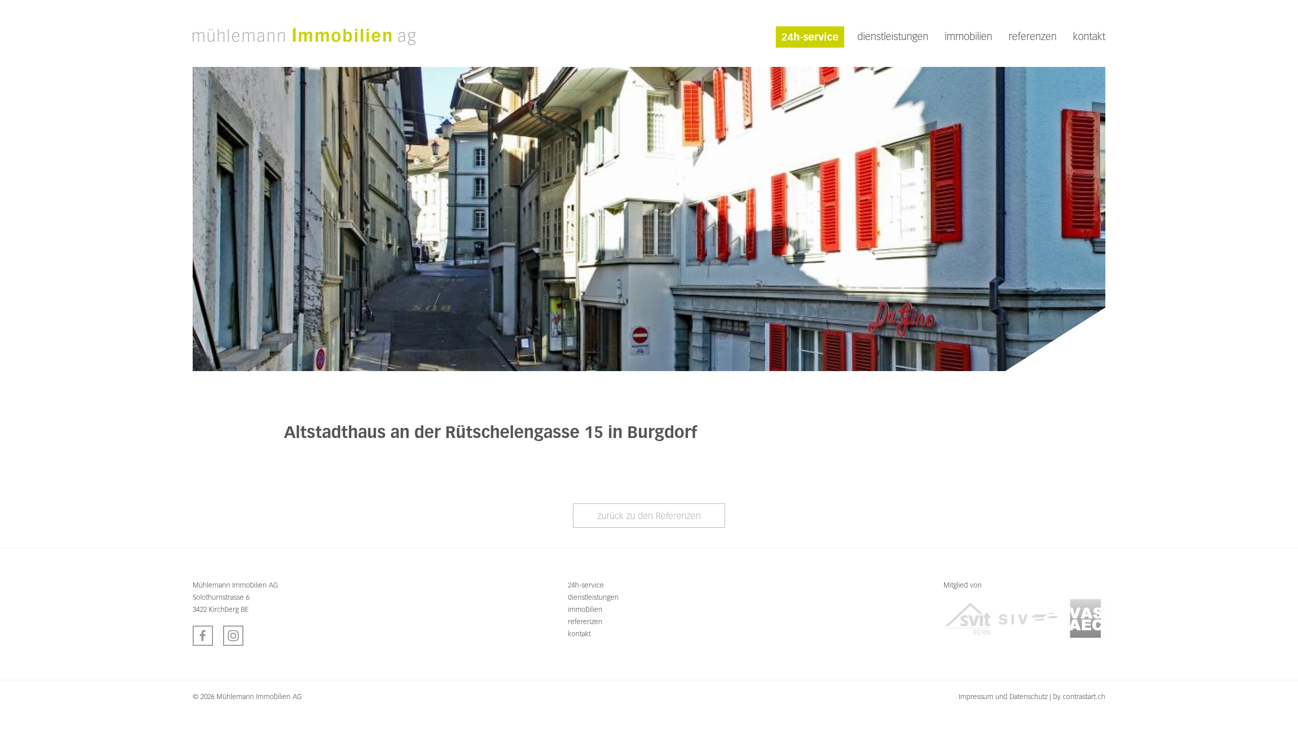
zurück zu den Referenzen (649, 516)
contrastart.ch (1084, 696)
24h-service (810, 37)
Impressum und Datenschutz (1003, 696)
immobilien (968, 36)
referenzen (1032, 36)
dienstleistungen (892, 36)
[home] (304, 36)
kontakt (1089, 36)
